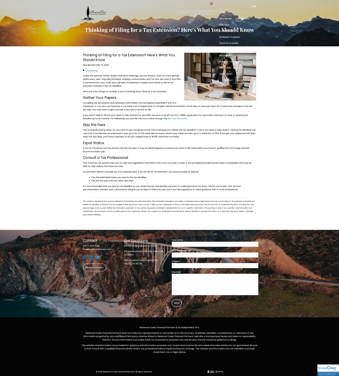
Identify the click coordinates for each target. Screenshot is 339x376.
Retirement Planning (229, 37)
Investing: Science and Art (233, 49)
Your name (188, 240)
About (222, 12)
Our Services (226, 31)
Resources (225, 55)
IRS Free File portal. (177, 118)
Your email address (192, 250)
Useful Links (225, 67)
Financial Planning (229, 43)
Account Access (247, 80)
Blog (238, 67)
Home (253, 6)
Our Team (224, 24)
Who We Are (225, 18)
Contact (228, 80)
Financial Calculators (231, 61)
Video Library (226, 73)
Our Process (242, 18)
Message (187, 271)
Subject (186, 261)
